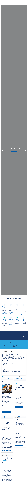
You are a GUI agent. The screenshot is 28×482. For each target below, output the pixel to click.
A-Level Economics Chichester (6, 378)
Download (4, 450)
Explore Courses (14, 151)
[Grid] (2, 376)
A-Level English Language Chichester (18, 379)
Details (9, 450)
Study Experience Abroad (23, 307)
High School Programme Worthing (4, 328)
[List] (4, 376)
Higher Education (17, 306)
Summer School (10, 319)
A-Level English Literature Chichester (5, 417)
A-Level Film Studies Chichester (19, 416)
